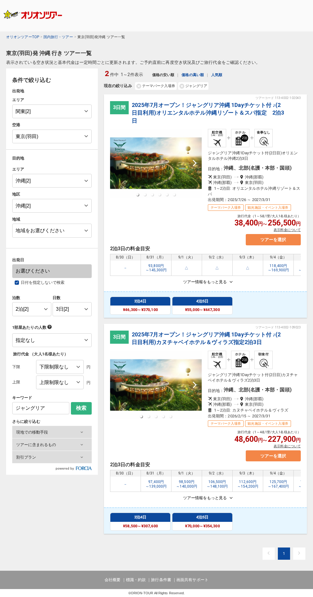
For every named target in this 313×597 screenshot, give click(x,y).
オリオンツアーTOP (22, 37)
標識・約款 (136, 579)
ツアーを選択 (273, 239)
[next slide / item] (195, 163)
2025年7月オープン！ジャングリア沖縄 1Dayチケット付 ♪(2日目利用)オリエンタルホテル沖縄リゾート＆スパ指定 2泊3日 (208, 112)
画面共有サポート (192, 579)
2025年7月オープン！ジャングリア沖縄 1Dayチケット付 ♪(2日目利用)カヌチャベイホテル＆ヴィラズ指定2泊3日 (206, 338)
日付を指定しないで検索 (43, 282)
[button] (52, 432)
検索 (81, 408)
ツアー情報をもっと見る (205, 282)
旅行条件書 (161, 579)
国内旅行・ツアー (58, 37)
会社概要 (112, 579)
